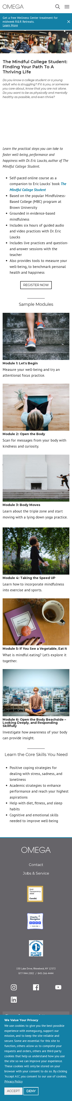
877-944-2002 (26, 973)
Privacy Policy (13, 1081)
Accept (13, 1091)
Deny (30, 1091)
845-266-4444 (45, 973)
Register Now (36, 285)
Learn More (10, 25)
